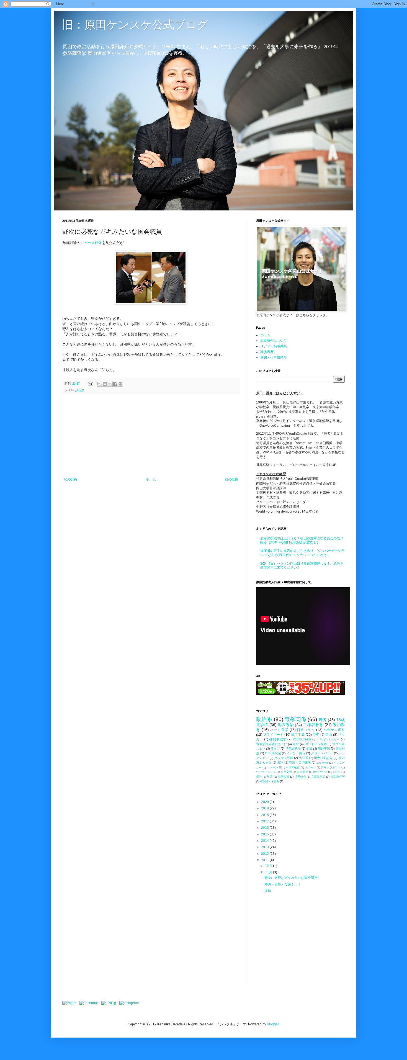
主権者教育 (313, 724)
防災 (276, 781)
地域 (309, 748)
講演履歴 (267, 352)
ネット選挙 (279, 730)
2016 (265, 828)
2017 (265, 821)
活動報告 (300, 776)
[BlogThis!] (104, 384)
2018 (265, 815)
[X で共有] (110, 384)
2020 (265, 802)
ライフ (275, 748)
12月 (269, 866)
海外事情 (324, 748)
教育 (270, 776)
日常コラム (306, 730)
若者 (323, 719)
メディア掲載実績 (273, 346)
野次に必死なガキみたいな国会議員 (291, 878)
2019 (265, 808)
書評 (280, 762)
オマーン (272, 767)
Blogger (273, 1024)
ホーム (151, 479)
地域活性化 (320, 771)
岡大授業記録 (323, 758)
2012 (265, 854)
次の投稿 (70, 479)
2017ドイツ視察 (316, 744)
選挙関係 (295, 719)
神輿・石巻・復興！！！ (282, 884)
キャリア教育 (291, 767)
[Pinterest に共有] (120, 384)
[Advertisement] (150, 435)
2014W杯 (322, 762)
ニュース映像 (91, 243)
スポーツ (310, 767)
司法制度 (302, 771)
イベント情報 (296, 753)
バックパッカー (329, 739)
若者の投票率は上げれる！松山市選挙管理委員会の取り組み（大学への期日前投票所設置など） (301, 540)
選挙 (296, 744)
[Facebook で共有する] (115, 384)
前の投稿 (231, 479)
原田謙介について (273, 341)
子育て (336, 771)
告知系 (303, 758)
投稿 (267, 891)
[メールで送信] (99, 384)
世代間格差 (293, 748)
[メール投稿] (90, 383)
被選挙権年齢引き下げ (271, 744)
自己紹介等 (338, 776)
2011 (265, 860)
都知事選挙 (278, 739)
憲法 (259, 776)
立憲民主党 (318, 776)
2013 (265, 847)
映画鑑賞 (283, 776)
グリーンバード (322, 753)
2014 (265, 841)
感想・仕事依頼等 (273, 357)
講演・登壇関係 (300, 762)
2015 (265, 834)
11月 (269, 872)
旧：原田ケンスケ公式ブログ (135, 25)
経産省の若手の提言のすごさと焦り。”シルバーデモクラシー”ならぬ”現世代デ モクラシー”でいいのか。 (302, 553)
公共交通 (286, 771)
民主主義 (298, 735)
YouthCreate (302, 739)
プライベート (273, 735)
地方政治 (286, 724)
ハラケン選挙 (334, 730)
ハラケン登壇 (283, 758)
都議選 (264, 781)
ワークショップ (266, 771)
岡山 (328, 735)
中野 (316, 735)
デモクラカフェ (331, 767)
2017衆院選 (273, 753)
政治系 (79, 390)
